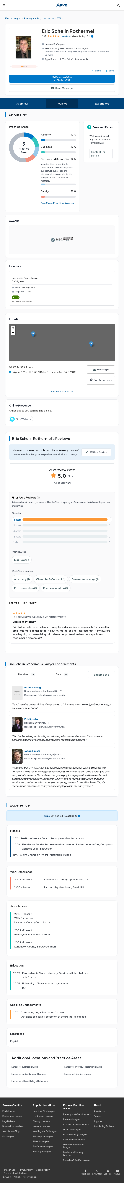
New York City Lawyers (44, 1111)
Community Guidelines (15, 1173)
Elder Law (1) (21, 559)
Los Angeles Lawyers (43, 1116)
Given (61, 674)
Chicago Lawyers (41, 1121)
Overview (22, 103)
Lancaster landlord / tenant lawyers (28, 1074)
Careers (97, 1116)
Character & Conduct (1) (50, 579)
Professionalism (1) (25, 588)
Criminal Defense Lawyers (76, 1124)
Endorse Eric (101, 674)
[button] (33, 334)
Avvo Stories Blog (11, 1131)
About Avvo (99, 1111)
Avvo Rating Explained (104, 1126)
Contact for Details (98, 153)
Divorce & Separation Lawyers (73, 1146)
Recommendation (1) (55, 588)
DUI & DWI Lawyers (72, 1129)
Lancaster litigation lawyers (77, 1074)
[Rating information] (92, 36)
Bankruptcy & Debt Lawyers (77, 1114)
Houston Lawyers (41, 1126)
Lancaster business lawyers (24, 1066)
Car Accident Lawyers (74, 1139)
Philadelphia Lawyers (43, 1136)
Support (98, 1121)
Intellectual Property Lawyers (73, 1153)
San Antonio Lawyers (43, 1146)
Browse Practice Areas (13, 1126)
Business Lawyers (71, 1119)
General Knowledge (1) (85, 579)
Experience (102, 103)
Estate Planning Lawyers (75, 1134)
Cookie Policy (43, 1169)
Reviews (62, 103)
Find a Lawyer (9, 1111)
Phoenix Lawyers (41, 1141)
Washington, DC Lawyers (45, 1131)
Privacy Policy (26, 1169)
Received (26, 674)
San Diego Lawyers (42, 1151)
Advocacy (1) (22, 579)
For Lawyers (8, 1136)
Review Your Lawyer (12, 1116)
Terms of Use (8, 1169)
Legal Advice (8, 1121)
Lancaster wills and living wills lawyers (29, 1081)
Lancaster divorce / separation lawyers (83, 1066)
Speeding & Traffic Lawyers (76, 1160)
